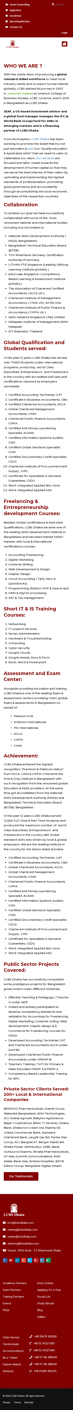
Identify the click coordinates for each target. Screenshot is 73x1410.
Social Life (43, 1296)
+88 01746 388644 (45, 1357)
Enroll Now (15, 16)
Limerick (14, 93)
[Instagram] (42, 1260)
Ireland (27, 93)
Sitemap (28, 1402)
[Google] (23, 1260)
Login (64, 32)
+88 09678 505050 (45, 1336)
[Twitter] (30, 1260)
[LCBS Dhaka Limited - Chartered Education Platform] (13, 44)
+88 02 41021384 (43, 1350)
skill (31, 148)
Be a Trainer (10, 1357)
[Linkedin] (17, 1260)
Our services (45, 158)
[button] (21, 1176)
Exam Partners (12, 1290)
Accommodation (13, 1351)
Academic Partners (15, 1283)
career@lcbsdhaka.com (21, 1236)
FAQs (6, 1310)
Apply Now (15, 10)
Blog (40, 1310)
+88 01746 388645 (45, 1364)
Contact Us (16, 27)
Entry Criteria (45, 1283)
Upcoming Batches (20, 21)
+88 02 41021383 (43, 1343)
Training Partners (13, 1296)
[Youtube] (11, 1260)
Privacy (6, 1402)
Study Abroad (45, 1303)
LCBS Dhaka (40, 139)
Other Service (11, 1337)
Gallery (41, 1317)
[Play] (48, 1260)
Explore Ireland (12, 1364)
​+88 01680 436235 (45, 1371)
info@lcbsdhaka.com (20, 1222)
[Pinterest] (36, 1260)
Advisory (8, 1371)
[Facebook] (5, 1260)
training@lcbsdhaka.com (22, 1229)
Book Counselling (19, 4)
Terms (17, 1402)
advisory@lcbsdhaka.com (23, 1243)
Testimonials (11, 1344)
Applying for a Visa (49, 1290)
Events (7, 1303)
